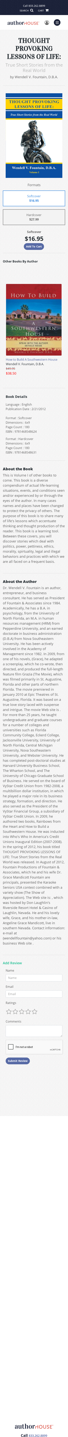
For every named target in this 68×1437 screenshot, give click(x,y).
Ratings (11, 1003)
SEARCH (24, 10)
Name (10, 970)
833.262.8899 (37, 6)
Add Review (12, 963)
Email (9, 987)
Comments (13, 1021)
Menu (58, 22)
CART (41, 10)
